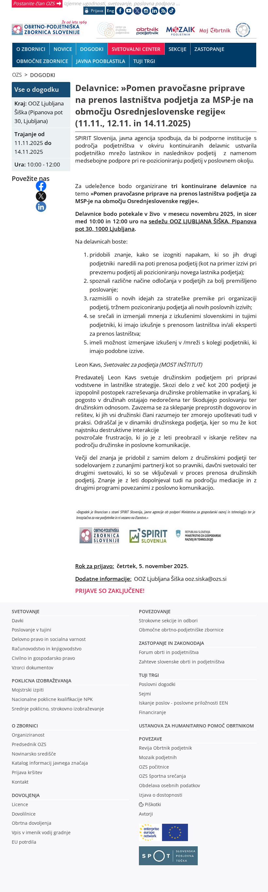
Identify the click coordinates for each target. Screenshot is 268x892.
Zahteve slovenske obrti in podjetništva (182, 662)
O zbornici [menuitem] (30, 49)
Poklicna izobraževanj (40, 680)
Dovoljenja (26, 795)
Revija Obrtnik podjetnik (165, 748)
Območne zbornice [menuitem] (42, 61)
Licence (20, 804)
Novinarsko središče (34, 754)
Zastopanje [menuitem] (209, 49)
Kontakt (20, 782)
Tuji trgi (149, 675)
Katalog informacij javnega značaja (50, 763)
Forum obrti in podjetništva (169, 652)
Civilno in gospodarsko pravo (43, 658)
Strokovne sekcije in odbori (168, 620)
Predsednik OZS (29, 744)
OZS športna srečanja (162, 776)
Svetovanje (26, 611)
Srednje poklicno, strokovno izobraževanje (58, 709)
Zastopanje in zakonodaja (171, 643)
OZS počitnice (154, 767)
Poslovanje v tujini (31, 630)
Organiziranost (28, 735)
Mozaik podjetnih (158, 757)
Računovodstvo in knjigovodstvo (46, 648)
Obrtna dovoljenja (31, 823)
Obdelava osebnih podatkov (169, 785)
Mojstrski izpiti (28, 690)
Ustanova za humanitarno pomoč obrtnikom (196, 726)
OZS (17, 74)
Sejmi (145, 694)
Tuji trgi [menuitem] (144, 61)
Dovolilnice (24, 814)
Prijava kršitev (27, 772)
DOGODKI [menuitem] (92, 49)
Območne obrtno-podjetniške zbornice (181, 630)
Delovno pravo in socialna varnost (49, 639)
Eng (110, 10)
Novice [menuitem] (63, 49)
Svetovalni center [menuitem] (136, 49)
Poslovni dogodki (157, 684)
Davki (18, 620)
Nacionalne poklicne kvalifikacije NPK (52, 699)
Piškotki (153, 804)
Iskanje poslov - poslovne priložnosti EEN (183, 703)
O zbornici (25, 726)
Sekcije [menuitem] (177, 49)
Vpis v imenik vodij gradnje (41, 832)
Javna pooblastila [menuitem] (100, 61)
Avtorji (146, 814)
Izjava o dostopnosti (160, 795)
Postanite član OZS (34, 3)
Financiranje (152, 712)
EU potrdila (24, 842)
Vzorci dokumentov (32, 667)
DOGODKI (42, 74)
